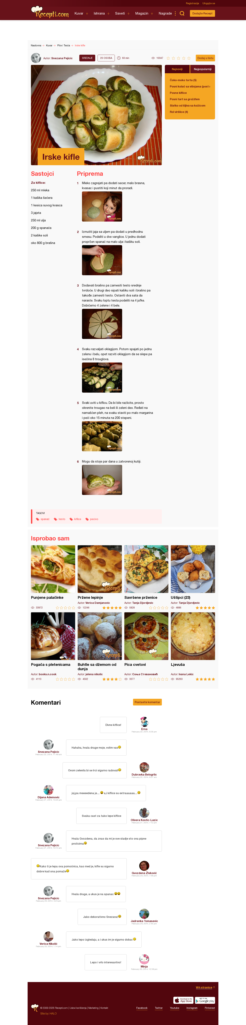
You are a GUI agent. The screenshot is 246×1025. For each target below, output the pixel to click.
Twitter (159, 1008)
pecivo (94, 519)
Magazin (141, 13)
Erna (144, 729)
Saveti (120, 13)
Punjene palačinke (53, 577)
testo (62, 519)
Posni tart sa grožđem (185, 99)
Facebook (141, 1008)
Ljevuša (193, 646)
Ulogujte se (208, 3)
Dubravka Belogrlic (144, 774)
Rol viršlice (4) (179, 111)
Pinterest (210, 1008)
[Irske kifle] (117, 206)
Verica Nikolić (48, 943)
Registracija (192, 3)
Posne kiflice (178, 92)
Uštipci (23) (193, 577)
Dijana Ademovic (49, 797)
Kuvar (78, 13)
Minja (144, 966)
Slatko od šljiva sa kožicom (187, 105)
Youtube (174, 1008)
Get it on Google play (205, 1000)
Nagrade (165, 13)
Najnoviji (177, 69)
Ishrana (99, 13)
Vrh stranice (204, 987)
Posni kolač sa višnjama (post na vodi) (190, 86)
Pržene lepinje (100, 577)
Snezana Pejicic (62, 58)
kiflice (77, 519)
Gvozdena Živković (144, 873)
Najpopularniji (203, 69)
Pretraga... (182, 13)
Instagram (192, 1008)
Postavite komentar (147, 702)
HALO (53, 1013)
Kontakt (104, 1007)
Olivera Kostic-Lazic (144, 820)
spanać (45, 519)
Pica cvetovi (146, 646)
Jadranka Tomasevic (144, 920)
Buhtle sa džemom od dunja (100, 646)
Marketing (93, 1007)
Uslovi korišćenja (78, 1007)
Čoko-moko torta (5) (183, 80)
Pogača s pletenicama (53, 646)
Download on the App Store (183, 1000)
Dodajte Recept (202, 13)
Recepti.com (50, 12)
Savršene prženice (146, 577)
